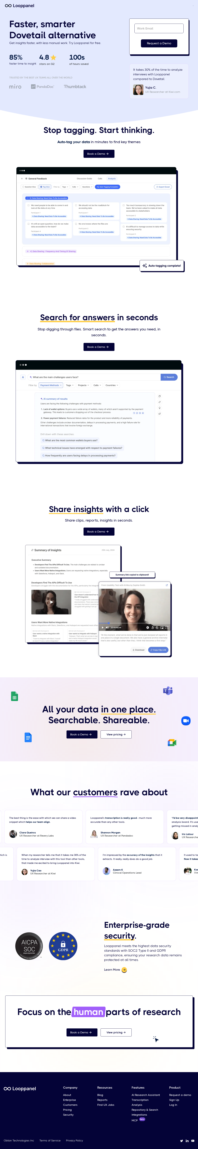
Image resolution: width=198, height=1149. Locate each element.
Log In (173, 1104)
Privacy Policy (74, 1140)
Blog (100, 1095)
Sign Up (174, 1099)
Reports (102, 1099)
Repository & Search (145, 1109)
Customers (70, 1104)
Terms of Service (50, 1140)
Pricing (67, 1109)
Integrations (139, 1114)
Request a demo (180, 1095)
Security (68, 1114)
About (67, 1095)
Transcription (140, 1099)
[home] (19, 5)
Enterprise (69, 1099)
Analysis (137, 1104)
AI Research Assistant (146, 1095)
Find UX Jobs (105, 1104)
